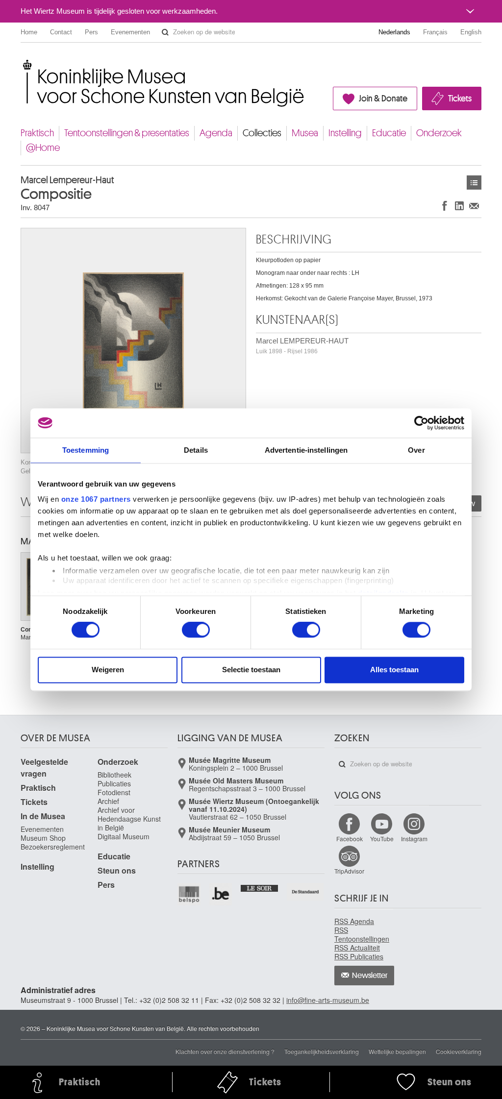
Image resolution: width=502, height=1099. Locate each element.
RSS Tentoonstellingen (361, 934)
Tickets (460, 98)
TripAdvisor (349, 871)
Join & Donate (383, 98)
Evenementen (130, 32)
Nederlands (394, 32)
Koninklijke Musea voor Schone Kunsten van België (23, 63)
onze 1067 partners (96, 499)
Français (435, 32)
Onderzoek (439, 133)
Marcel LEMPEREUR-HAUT (302, 346)
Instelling (345, 133)
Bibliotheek (114, 774)
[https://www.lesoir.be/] (259, 887)
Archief (108, 801)
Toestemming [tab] (85, 450)
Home (29, 32)
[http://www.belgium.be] (221, 894)
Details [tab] (196, 450)
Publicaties (114, 783)
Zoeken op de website (165, 32)
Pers (91, 32)
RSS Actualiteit (357, 947)
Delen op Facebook (444, 205)
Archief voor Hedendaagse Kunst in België (129, 819)
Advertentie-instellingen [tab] (306, 450)
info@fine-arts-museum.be (327, 1000)
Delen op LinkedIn (459, 205)
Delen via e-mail (474, 205)
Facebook (349, 838)
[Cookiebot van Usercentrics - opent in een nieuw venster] (421, 422)
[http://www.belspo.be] (189, 894)
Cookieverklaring (458, 1051)
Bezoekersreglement (53, 846)
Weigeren (108, 669)
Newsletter (370, 975)
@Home (43, 148)
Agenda (216, 133)
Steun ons (117, 870)
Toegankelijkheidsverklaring (321, 1051)
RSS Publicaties (358, 956)
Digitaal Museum (124, 836)
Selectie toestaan (251, 669)
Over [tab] (416, 450)
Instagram (414, 838)
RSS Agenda (354, 921)
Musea (305, 133)
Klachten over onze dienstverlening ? (225, 1051)
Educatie (389, 133)
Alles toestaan (394, 669)
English (470, 32)
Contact (61, 32)
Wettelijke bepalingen (397, 1051)
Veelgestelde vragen (44, 767)
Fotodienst (114, 792)
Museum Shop (43, 837)
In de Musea (43, 816)
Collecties (262, 133)
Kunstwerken (474, 182)
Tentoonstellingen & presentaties (126, 133)
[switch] (196, 630)
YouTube (382, 838)
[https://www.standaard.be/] (306, 892)
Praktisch (37, 133)
